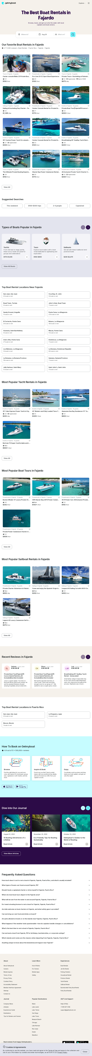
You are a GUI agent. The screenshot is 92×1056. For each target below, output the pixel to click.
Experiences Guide (9, 1010)
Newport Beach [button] (36, 1019)
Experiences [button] (65, 961)
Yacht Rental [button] (64, 981)
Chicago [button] (34, 1022)
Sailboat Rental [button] (65, 984)
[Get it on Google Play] (21, 787)
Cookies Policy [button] (8, 981)
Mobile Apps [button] (36, 972)
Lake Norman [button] (36, 1025)
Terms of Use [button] (53, 1050)
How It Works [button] (36, 965)
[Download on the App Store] (8, 787)
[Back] (83, 227)
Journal (6, 999)
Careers (6, 969)
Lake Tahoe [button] (35, 1010)
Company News (8, 1004)
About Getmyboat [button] (9, 965)
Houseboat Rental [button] (66, 975)
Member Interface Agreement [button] (12, 987)
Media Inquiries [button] (8, 972)
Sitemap (6, 990)
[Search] (72, 34)
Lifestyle (6, 1007)
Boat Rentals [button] (64, 965)
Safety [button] (34, 975)
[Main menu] (88, 3)
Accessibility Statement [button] (10, 984)
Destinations (7, 1013)
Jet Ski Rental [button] (65, 969)
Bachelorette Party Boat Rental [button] (70, 987)
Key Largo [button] (35, 1029)
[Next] (88, 227)
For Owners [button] (35, 969)
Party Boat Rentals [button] (66, 990)
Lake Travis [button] (35, 1016)
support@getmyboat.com (68, 1010)
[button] (22, 48)
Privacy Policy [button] (62, 1052)
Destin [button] (34, 1032)
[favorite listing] (29, 74)
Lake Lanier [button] (35, 1007)
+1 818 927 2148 (65, 1007)
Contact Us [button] (7, 994)
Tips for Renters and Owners (12, 1016)
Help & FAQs (64, 1004)
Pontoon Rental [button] (65, 978)
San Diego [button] (35, 1013)
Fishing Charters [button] (65, 972)
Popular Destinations (39, 999)
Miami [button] (33, 1004)
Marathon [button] (35, 1035)
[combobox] (27, 34)
